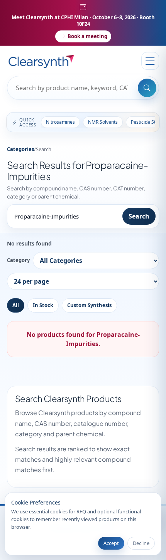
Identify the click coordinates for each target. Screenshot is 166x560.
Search (139, 216)
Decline (141, 543)
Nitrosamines (60, 122)
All (15, 305)
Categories (20, 149)
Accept (111, 543)
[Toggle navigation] (150, 61)
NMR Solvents (103, 122)
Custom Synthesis (89, 305)
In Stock (43, 305)
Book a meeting (87, 36)
